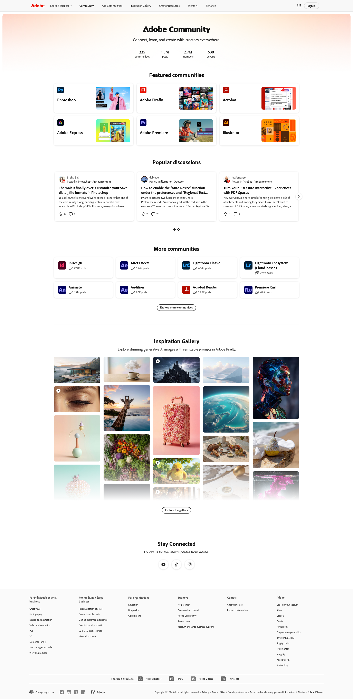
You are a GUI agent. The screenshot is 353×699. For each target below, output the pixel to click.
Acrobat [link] (247, 181)
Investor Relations (286, 637)
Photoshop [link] (84, 181)
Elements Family (37, 641)
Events (191, 5)
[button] (299, 5)
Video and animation (39, 625)
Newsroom (282, 626)
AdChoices (318, 692)
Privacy (205, 692)
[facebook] (62, 692)
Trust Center (283, 648)
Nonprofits (133, 610)
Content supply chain (89, 614)
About (280, 610)
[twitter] (76, 692)
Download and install (188, 610)
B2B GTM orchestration (90, 630)
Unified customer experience (93, 619)
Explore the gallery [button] (176, 510)
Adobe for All (283, 659)
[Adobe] (37, 5)
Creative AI (34, 608)
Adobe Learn (184, 621)
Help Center (184, 604)
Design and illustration (40, 619)
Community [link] (86, 5)
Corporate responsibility (289, 632)
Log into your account (287, 604)
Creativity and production (91, 625)
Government (134, 615)
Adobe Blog (282, 665)
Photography (35, 614)
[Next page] (299, 196)
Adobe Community (187, 615)
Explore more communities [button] (176, 307)
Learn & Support (59, 5)
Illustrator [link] (166, 181)
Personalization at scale (91, 608)
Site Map (302, 692)
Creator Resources (169, 5)
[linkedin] (83, 692)
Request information (237, 610)
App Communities (112, 5)
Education (133, 604)
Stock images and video (41, 647)
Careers (280, 615)
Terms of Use (218, 692)
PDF (31, 630)
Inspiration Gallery (141, 5)
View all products (38, 652)
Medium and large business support (196, 626)
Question (179, 181)
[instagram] (69, 692)
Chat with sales (235, 604)
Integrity (281, 654)
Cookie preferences (237, 692)
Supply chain (283, 643)
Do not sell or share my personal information (272, 692)
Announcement (102, 181)
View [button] (92, 378)
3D (30, 636)
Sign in (312, 5)
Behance (211, 5)
